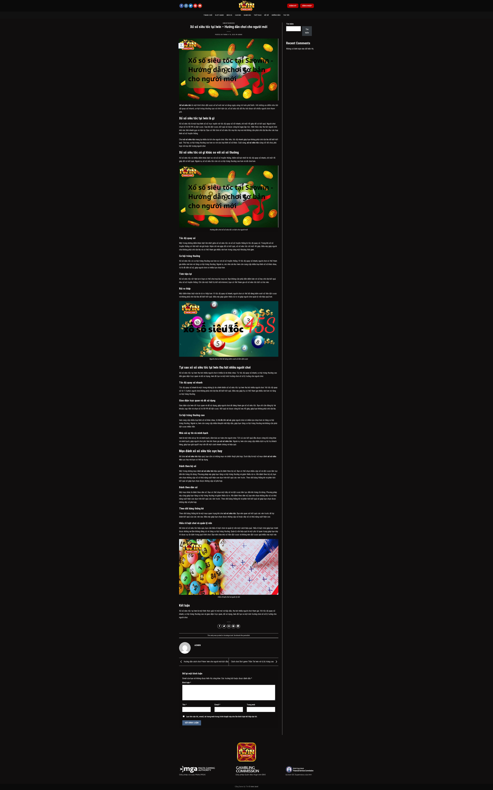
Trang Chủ (207, 15)
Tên (184, 705)
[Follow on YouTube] (200, 6)
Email (217, 705)
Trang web (251, 705)
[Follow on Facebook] (181, 6)
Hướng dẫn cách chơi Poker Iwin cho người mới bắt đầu (205, 661)
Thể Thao (257, 15)
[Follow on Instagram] (186, 6)
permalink (246, 635)
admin (240, 34)
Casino (238, 15)
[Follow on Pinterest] (195, 6)
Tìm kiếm (290, 24)
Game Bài (247, 15)
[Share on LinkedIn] (238, 626)
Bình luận (186, 683)
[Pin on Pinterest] (233, 626)
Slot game (219, 15)
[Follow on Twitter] (191, 6)
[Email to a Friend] (229, 626)
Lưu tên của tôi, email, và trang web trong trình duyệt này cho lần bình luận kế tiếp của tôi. (221, 717)
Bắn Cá (229, 15)
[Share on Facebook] (219, 626)
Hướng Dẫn (276, 15)
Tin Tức (286, 15)
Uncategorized (229, 23)
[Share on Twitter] (224, 626)
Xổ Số (266, 15)
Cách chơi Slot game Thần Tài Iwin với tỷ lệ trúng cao (252, 661)
